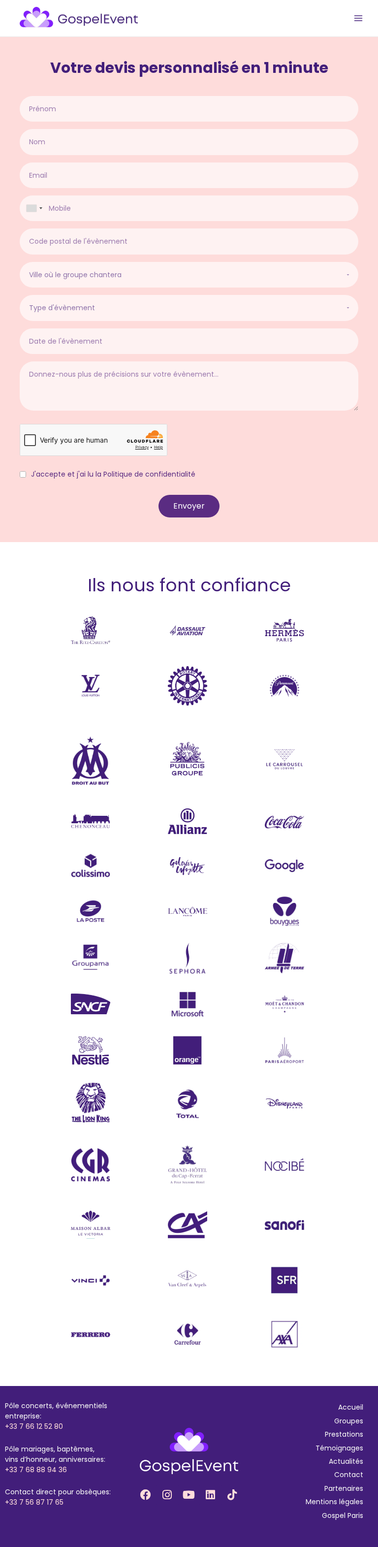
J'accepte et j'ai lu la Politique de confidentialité (113, 474)
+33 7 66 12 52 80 (34, 1426)
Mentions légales (334, 1502)
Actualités (346, 1461)
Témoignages (339, 1448)
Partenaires (343, 1488)
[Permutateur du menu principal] (358, 18)
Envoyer (189, 506)
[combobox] (34, 208)
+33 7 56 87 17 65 (34, 1502)
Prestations (344, 1434)
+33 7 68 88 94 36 (36, 1470)
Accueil (350, 1407)
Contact (348, 1475)
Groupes (348, 1421)
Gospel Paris (342, 1515)
